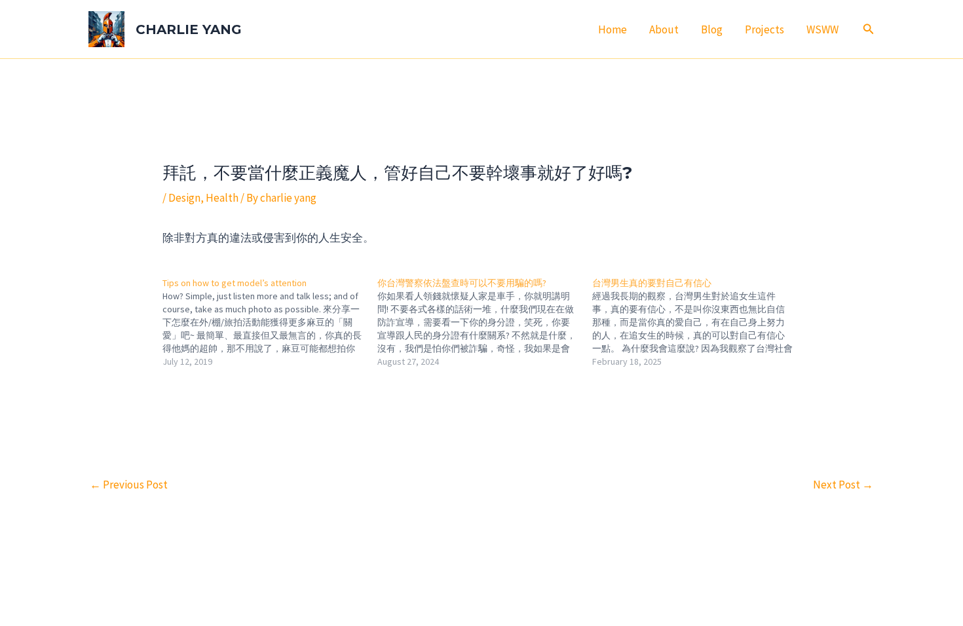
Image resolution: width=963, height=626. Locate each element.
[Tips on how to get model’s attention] (269, 322)
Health (222, 198)
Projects (764, 29)
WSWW (822, 29)
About (664, 29)
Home (612, 29)
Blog (712, 29)
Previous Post (129, 484)
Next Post (843, 484)
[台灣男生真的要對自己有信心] (699, 322)
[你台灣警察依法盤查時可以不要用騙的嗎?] (484, 322)
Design (184, 198)
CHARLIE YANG (189, 29)
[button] (869, 29)
